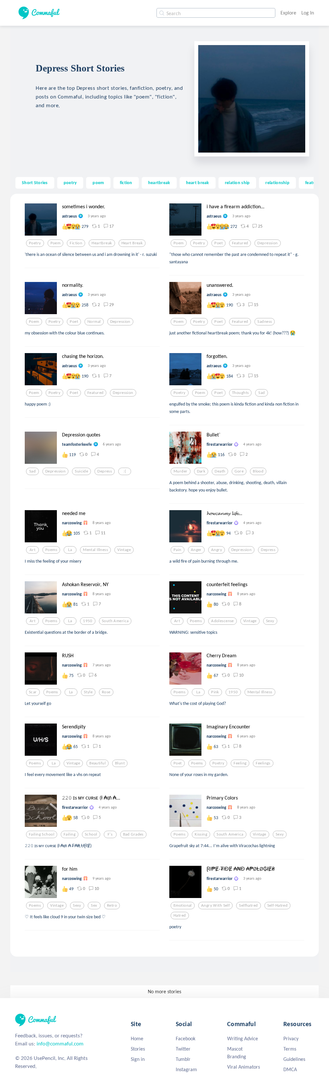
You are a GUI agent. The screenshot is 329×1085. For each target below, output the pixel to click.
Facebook (185, 1038)
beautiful (97, 763)
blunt (120, 763)
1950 (88, 621)
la (70, 549)
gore (239, 471)
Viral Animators (243, 1067)
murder (180, 471)
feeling (240, 763)
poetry (70, 182)
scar (33, 692)
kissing (201, 834)
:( (124, 471)
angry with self (215, 905)
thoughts (240, 392)
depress (104, 471)
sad (261, 392)
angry (216, 549)
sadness (264, 321)
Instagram (186, 1069)
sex (94, 905)
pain (177, 549)
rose (106, 692)
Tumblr (183, 1059)
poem (98, 182)
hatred (179, 915)
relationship (277, 182)
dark (201, 471)
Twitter (183, 1049)
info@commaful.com (60, 1043)
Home (137, 1038)
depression (267, 243)
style (88, 692)
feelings (263, 763)
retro (112, 905)
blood (258, 471)
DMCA (290, 1069)
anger (196, 549)
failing (70, 834)
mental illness (95, 549)
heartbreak (159, 182)
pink (215, 692)
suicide (81, 471)
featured (240, 243)
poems (51, 549)
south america (115, 621)
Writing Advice (242, 1038)
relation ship (237, 182)
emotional (182, 905)
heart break (197, 182)
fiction (126, 182)
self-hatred (277, 905)
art (32, 549)
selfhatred (248, 905)
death (220, 471)
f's (110, 834)
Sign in (138, 1059)
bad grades (133, 834)
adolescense (222, 621)
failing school (41, 834)
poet (218, 243)
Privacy (290, 1038)
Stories (138, 1049)
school (91, 834)
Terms (289, 1049)
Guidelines (294, 1059)
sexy (270, 621)
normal (94, 321)
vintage (124, 549)
